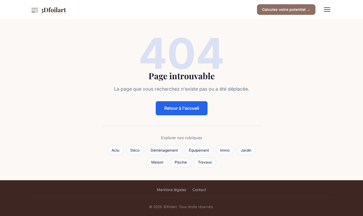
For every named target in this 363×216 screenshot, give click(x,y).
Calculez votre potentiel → (286, 9)
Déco (135, 150)
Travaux (205, 162)
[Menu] (327, 9)
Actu (115, 150)
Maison (157, 162)
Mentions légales (171, 189)
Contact (199, 189)
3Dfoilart (48, 9)
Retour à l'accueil (181, 108)
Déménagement (164, 150)
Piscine (181, 162)
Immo (225, 150)
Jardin (246, 150)
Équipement (199, 150)
